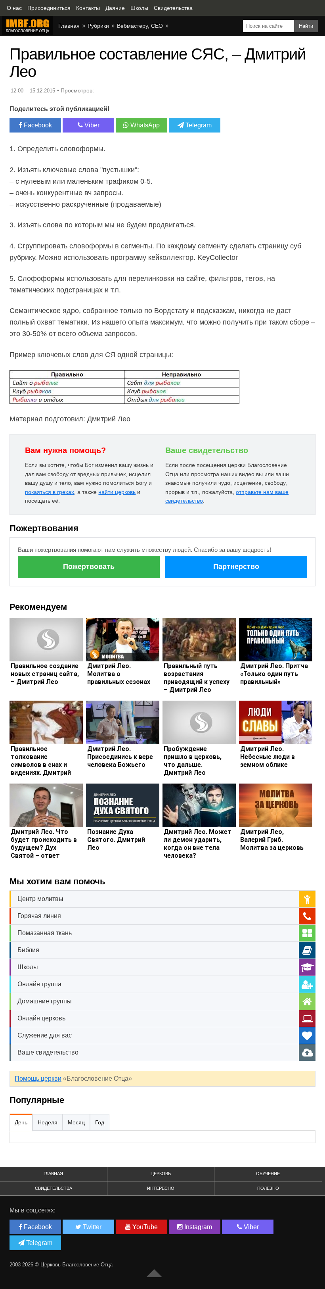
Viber (91, 125)
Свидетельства (53, 1188)
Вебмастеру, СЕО (140, 26)
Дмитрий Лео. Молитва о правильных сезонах (118, 674)
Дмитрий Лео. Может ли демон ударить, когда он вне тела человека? (197, 843)
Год (99, 1122)
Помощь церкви (38, 1078)
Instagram (197, 1227)
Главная (69, 26)
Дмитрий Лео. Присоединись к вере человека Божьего (120, 756)
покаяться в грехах (49, 492)
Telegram (198, 125)
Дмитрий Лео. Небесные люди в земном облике (267, 756)
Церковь (161, 1173)
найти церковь (117, 492)
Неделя (47, 1122)
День (21, 1122)
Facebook (37, 125)
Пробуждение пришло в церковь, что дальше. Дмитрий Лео (193, 760)
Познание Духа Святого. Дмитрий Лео (116, 839)
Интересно (160, 1188)
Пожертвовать (89, 567)
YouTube (144, 1227)
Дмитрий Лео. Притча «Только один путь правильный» (274, 674)
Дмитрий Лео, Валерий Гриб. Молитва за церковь (272, 839)
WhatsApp (144, 125)
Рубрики (98, 26)
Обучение (268, 1173)
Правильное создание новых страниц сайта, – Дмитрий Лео (45, 674)
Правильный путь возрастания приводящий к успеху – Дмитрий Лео (196, 677)
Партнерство (236, 567)
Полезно (268, 1188)
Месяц (76, 1122)
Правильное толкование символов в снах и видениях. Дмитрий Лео (41, 764)
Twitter (91, 1227)
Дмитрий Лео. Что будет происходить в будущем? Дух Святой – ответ (44, 843)
